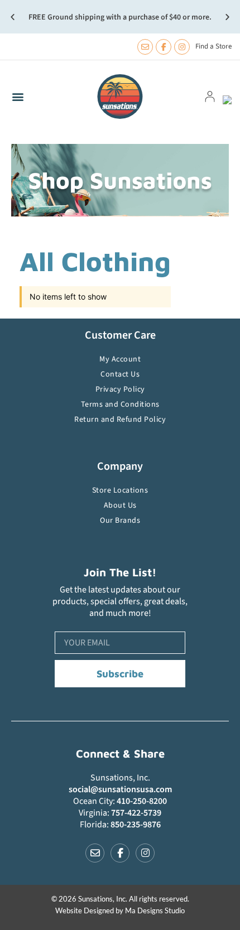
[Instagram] (182, 47)
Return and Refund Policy (120, 419)
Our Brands (120, 520)
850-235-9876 (136, 824)
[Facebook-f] (163, 47)
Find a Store (213, 46)
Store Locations (120, 490)
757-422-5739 (136, 813)
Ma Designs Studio (155, 910)
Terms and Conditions (120, 404)
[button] (12, 17)
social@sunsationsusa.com (120, 789)
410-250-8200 (142, 801)
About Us (120, 505)
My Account (120, 359)
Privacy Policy (120, 389)
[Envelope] (145, 47)
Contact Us (120, 374)
